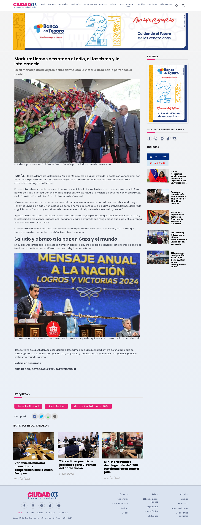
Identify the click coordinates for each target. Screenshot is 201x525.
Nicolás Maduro (56, 406)
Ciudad (184, 498)
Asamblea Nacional (28, 406)
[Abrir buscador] (183, 5)
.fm (32, 512)
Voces (121, 4)
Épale (40, 512)
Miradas (184, 494)
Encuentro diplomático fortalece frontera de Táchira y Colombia (177, 218)
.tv (26, 512)
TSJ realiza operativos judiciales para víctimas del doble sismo (77, 464)
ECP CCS (63, 512)
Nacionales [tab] (159, 163)
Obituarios (153, 515)
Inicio (43, 4)
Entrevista (183, 503)
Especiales (152, 506)
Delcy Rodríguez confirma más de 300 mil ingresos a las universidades (179, 177)
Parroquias (63, 4)
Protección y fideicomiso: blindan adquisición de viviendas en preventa (179, 238)
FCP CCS (51, 512)
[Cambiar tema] (176, 5)
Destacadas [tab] (160, 156)
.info (19, 512)
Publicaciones (165, 4)
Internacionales (90, 4)
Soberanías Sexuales (182, 514)
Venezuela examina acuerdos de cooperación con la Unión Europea (33, 468)
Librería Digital (151, 511)
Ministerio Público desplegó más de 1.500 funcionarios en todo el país (121, 467)
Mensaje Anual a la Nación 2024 (91, 406)
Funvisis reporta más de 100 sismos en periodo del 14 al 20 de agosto (178, 198)
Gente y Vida (129, 5)
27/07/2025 (113, 477)
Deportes (103, 4)
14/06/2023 (23, 478)
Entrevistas (152, 4)
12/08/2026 (68, 473)
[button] (167, 93)
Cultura (113, 4)
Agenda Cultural (179, 508)
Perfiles (141, 4)
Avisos (155, 494)
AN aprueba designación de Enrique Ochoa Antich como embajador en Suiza (178, 260)
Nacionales (76, 4)
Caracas (52, 4)
